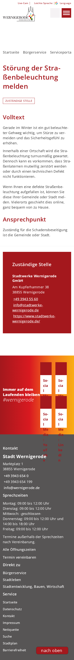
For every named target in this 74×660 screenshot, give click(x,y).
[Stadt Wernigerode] (37, 472)
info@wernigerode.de (21, 487)
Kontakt (9, 616)
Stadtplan (10, 643)
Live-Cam (23, 3)
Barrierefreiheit (14, 650)
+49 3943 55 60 (25, 299)
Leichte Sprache (43, 3)
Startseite (11, 52)
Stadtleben (12, 579)
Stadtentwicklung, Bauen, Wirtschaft (33, 586)
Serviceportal (61, 52)
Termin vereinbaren (19, 557)
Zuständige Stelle (18, 101)
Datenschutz (12, 609)
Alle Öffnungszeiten (19, 549)
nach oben (51, 650)
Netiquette (11, 630)
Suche (7, 636)
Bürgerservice (34, 52)
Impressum (11, 623)
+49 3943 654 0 (15, 475)
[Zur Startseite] (20, 13)
